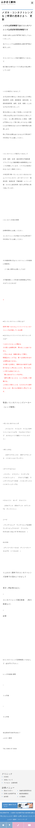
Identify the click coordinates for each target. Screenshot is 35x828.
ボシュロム (8, 449)
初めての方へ (8, 790)
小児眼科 (22, 796)
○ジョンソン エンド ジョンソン (14, 500)
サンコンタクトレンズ (11, 423)
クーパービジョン (11, 469)
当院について (8, 780)
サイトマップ (22, 819)
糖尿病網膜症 (23, 793)
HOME (6, 777)
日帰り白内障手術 (10, 793)
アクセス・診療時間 (11, 783)
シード (5, 519)
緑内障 (6, 796)
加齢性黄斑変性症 (25, 790)
